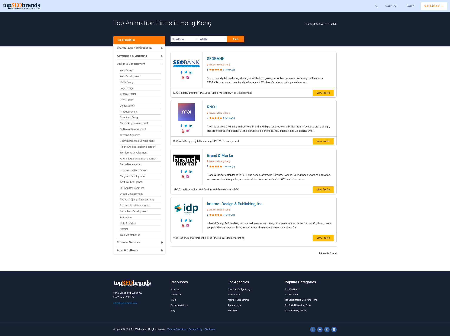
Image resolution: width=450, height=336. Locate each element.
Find (235, 39)
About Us (175, 289)
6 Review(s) (229, 69)
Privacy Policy (195, 329)
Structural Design (129, 117)
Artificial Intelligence (131, 182)
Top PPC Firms (291, 294)
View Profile (323, 92)
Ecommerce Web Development (137, 140)
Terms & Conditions (177, 329)
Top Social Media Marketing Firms (301, 300)
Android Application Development (138, 158)
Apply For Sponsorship (238, 300)
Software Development (133, 129)
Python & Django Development (137, 199)
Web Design (126, 70)
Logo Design (127, 88)
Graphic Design (128, 93)
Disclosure (210, 329)
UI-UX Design (127, 82)
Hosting (124, 229)
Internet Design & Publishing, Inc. (235, 204)
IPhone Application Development (138, 146)
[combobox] (185, 40)
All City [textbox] (203, 39)
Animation (126, 217)
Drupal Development (131, 193)
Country (391, 6)
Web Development (130, 76)
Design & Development (131, 63)
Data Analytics (128, 223)
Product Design (128, 111)
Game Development (131, 164)
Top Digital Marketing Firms (298, 305)
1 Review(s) (229, 166)
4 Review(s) (229, 215)
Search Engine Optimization (134, 48)
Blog (173, 310)
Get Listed (432, 6)
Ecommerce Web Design (133, 170)
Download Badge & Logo (239, 289)
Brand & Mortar (220, 155)
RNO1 (212, 107)
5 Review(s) (229, 118)
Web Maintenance (130, 234)
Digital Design (127, 105)
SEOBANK (215, 58)
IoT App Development (132, 188)
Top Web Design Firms (295, 310)
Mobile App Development (134, 123)
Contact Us (176, 294)
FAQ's (173, 300)
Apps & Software (127, 250)
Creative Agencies (130, 135)
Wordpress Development (133, 152)
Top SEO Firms (292, 289)
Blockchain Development (133, 211)
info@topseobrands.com (125, 303)
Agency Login (234, 305)
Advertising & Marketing (132, 55)
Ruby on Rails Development (135, 205)
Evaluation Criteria (179, 305)
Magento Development (133, 176)
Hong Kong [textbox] (178, 39)
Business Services (128, 242)
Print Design (126, 99)
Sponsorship (234, 294)
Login (410, 6)
